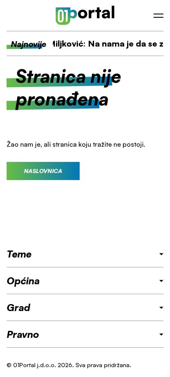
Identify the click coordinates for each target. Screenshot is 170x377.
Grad (18, 307)
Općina (23, 280)
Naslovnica (43, 170)
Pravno (23, 334)
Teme (19, 254)
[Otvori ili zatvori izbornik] (158, 16)
